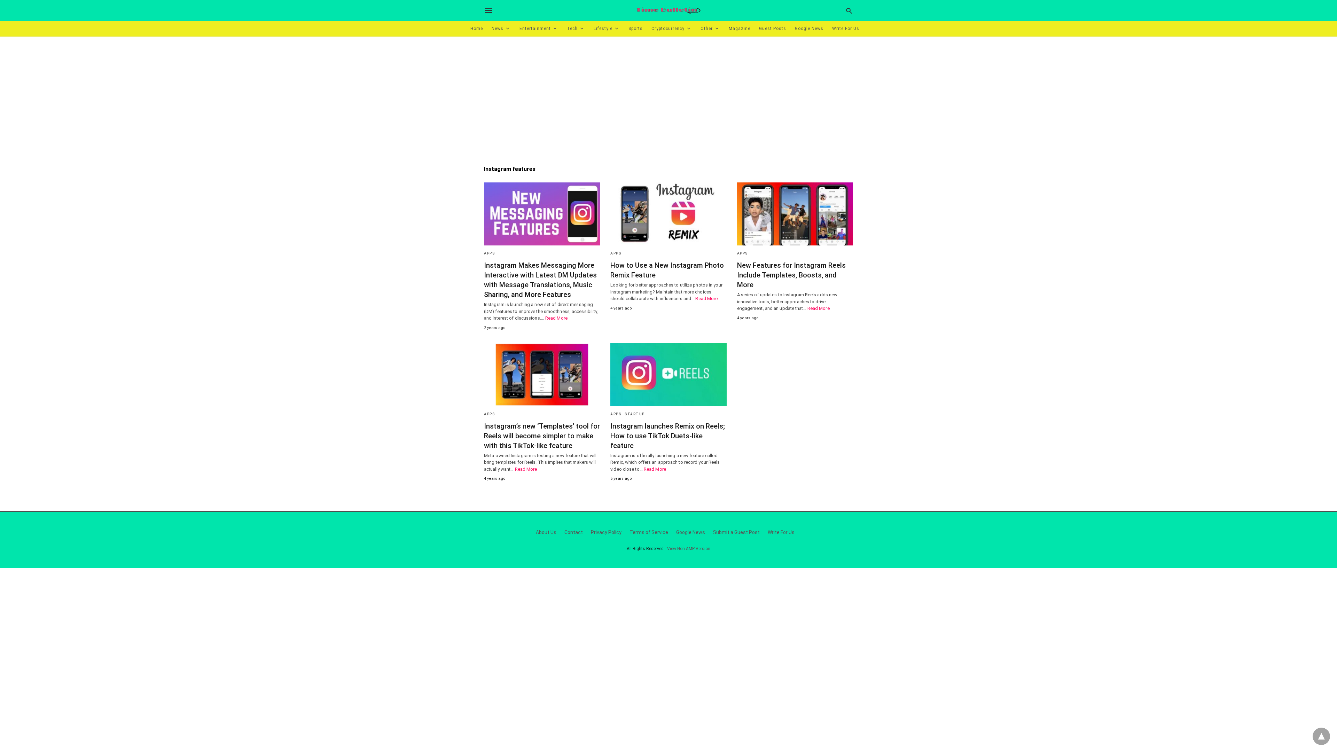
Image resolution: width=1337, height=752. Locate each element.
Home (476, 28)
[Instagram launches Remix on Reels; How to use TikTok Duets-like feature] (668, 374)
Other (707, 28)
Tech (572, 28)
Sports (635, 28)
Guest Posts (772, 28)
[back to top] (1321, 736)
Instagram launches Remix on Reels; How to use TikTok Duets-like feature (667, 436)
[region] (668, 95)
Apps (489, 253)
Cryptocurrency (668, 28)
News (497, 28)
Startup (635, 414)
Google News (809, 28)
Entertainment (535, 28)
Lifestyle (603, 28)
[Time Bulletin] (668, 10)
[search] (849, 11)
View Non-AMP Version (688, 548)
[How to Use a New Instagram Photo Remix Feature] (668, 213)
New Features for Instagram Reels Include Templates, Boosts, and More (791, 275)
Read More (556, 318)
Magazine (739, 28)
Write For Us (845, 28)
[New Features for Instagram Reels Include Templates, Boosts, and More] (795, 213)
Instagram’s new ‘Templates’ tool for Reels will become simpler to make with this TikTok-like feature (542, 436)
